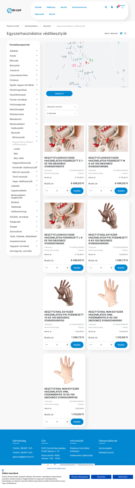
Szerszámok (16, 231)
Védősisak (16, 207)
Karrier (52, 14)
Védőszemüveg (18, 211)
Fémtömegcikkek (18, 90)
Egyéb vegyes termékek (22, 85)
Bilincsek (14, 60)
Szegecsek (15, 221)
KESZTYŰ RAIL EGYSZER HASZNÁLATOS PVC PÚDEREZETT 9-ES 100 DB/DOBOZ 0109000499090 (108, 239)
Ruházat (15, 202)
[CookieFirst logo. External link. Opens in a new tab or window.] (3, 470)
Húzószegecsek (18, 104)
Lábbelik (15, 186)
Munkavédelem (31, 26)
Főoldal (38, 7)
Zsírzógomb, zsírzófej (21, 251)
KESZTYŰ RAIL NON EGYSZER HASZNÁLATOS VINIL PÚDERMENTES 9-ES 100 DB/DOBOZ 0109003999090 (105, 316)
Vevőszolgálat (105, 448)
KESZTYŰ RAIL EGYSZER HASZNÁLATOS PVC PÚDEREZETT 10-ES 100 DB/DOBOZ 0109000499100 (64, 316)
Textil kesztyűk (19, 176)
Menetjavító (15, 119)
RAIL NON (19, 158)
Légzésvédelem (19, 190)
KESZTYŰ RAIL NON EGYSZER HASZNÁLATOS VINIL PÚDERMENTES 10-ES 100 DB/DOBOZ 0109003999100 (61, 393)
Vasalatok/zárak (18, 241)
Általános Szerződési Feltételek (80, 449)
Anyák (13, 55)
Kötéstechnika (17, 114)
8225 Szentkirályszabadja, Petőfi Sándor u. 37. (53, 449)
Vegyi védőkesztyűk (22, 181)
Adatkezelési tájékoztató (81, 455)
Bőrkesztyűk (18, 137)
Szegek (13, 226)
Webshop (51, 7)
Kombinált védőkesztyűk (24, 167)
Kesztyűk (47, 26)
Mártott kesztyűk (21, 172)
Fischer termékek (18, 99)
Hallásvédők (17, 128)
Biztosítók (15, 65)
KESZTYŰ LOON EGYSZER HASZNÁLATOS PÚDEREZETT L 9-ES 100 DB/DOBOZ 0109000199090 (63, 239)
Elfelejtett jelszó (106, 452)
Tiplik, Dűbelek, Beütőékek (23, 236)
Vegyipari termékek (19, 246)
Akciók (64, 7)
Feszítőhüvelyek (18, 94)
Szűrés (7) (59, 93)
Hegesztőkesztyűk (21, 163)
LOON (17, 149)
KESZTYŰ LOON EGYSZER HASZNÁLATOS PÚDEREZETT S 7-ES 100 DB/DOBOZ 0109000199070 (63, 162)
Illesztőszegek (17, 109)
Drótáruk (14, 80)
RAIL (16, 153)
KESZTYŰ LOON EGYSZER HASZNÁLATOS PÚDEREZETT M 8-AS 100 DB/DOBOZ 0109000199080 (106, 162)
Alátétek (14, 51)
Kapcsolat (39, 14)
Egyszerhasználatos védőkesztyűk (71, 26)
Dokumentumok (79, 7)
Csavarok (14, 70)
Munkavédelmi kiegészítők (18, 196)
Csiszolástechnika (19, 75)
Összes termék (13, 26)
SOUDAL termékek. (19, 217)
